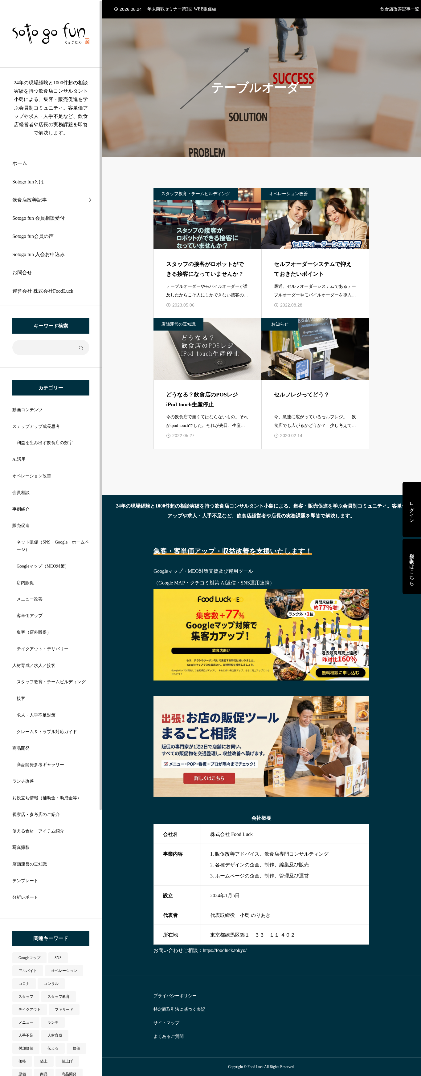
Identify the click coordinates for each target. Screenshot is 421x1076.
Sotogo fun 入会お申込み (38, 254)
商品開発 (21, 748)
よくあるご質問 (168, 1036)
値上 (43, 1061)
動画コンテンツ (27, 410)
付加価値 (25, 1048)
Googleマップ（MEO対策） (43, 566)
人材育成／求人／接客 (33, 665)
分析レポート (25, 897)
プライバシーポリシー (175, 996)
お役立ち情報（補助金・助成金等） (46, 798)
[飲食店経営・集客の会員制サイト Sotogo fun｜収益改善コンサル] (50, 33)
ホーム (19, 163)
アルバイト (27, 971)
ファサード (64, 1009)
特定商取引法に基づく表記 (179, 1009)
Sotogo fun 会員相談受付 (38, 218)
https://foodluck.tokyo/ (225, 950)
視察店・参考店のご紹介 (36, 814)
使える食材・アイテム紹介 (38, 831)
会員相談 (21, 492)
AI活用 (19, 459)
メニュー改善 (30, 599)
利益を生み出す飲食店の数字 (45, 442)
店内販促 (25, 582)
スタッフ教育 (58, 996)
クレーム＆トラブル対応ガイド (47, 731)
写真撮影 (21, 847)
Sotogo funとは (28, 181)
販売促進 (21, 525)
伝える (53, 1048)
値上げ (67, 1061)
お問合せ (22, 272)
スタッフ (25, 996)
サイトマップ (166, 1023)
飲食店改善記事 (29, 200)
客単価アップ (30, 615)
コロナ (24, 984)
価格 (22, 1061)
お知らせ (279, 324)
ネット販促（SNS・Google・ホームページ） (53, 546)
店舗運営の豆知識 (29, 864)
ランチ (53, 1022)
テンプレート (25, 880)
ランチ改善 (23, 781)
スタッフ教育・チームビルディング (51, 682)
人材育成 (54, 1035)
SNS (58, 958)
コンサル (51, 984)
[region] (51, 538)
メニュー (25, 1022)
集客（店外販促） (34, 632)
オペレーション (64, 971)
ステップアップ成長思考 (36, 426)
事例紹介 (21, 509)
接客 (21, 698)
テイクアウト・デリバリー (42, 649)
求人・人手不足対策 (36, 715)
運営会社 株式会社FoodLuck (42, 291)
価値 (76, 1048)
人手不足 (25, 1035)
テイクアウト (29, 1009)
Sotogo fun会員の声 (33, 236)
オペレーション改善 (31, 476)
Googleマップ (29, 958)
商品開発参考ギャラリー (40, 764)
